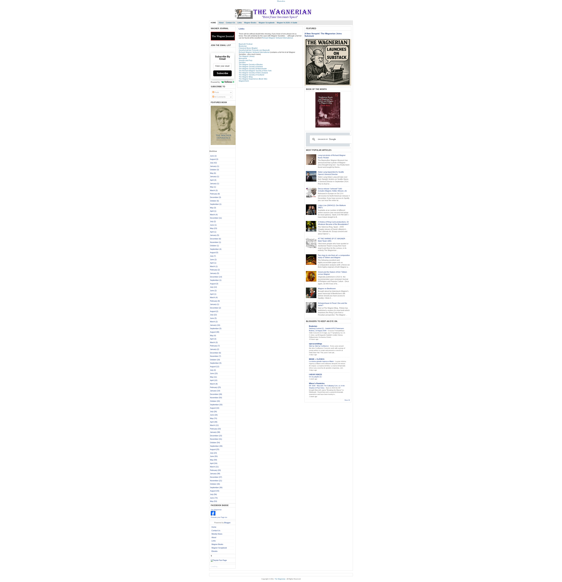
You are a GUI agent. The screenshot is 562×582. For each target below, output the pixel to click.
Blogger (227, 523)
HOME (213, 23)
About (221, 23)
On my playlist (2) (315, 377)
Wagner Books (250, 23)
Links (239, 23)
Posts (216, 92)
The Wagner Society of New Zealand (253, 73)
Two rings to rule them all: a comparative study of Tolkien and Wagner (334, 256)
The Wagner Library (247, 56)
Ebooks (214, 551)
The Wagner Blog (246, 77)
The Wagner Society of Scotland (251, 75)
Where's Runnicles (317, 383)
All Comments (220, 97)
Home (213, 527)
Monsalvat (243, 58)
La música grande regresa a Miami (321, 361)
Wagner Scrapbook (267, 23)
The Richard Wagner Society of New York (255, 71)
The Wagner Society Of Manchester (253, 69)
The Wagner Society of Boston (251, 65)
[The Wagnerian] (213, 515)
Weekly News (216, 534)
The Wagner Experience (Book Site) (253, 79)
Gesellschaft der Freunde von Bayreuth (254, 50)
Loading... (215, 566)
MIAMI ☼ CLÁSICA (316, 359)
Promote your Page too (219, 517)
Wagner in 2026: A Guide (287, 23)
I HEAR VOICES (315, 375)
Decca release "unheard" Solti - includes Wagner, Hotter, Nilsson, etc (332, 190)
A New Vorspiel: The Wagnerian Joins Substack (323, 34)
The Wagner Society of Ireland (251, 67)
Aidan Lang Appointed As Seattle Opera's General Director (331, 173)
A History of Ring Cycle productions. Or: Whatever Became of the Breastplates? (333, 223)
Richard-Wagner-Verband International (277, 38)
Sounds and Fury (245, 60)
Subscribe (222, 73)
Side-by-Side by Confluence (319, 346)
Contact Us (230, 23)
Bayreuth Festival (245, 44)
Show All (347, 400)
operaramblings (315, 344)
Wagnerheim (244, 81)
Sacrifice (242, 62)
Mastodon (281, 1)
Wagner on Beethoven (327, 289)
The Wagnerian (216, 510)
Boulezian (243, 46)
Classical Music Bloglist (248, 48)
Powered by (215, 82)
